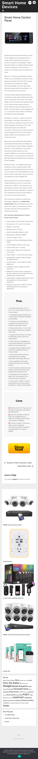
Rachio (6, 697)
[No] (36, 753)
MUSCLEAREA (11, 695)
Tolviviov (17, 703)
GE (20, 683)
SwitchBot (30, 700)
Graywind (22, 685)
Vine (20, 703)
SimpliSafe (10, 700)
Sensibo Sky (6, 671)
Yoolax (6, 705)
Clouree (25, 680)
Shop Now (19, 448)
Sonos (23, 700)
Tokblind (12, 703)
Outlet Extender (7, 561)
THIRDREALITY (7, 703)
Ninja (17, 695)
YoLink (26, 703)
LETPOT (21, 692)
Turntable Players (10, 715)
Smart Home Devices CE (12, 718)
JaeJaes (6, 692)
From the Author (11, 682)
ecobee (30, 680)
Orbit (20, 695)
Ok (19, 756)
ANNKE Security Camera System (12, 525)
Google (7, 686)
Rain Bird (11, 697)
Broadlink (22, 680)
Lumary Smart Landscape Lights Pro (13, 598)
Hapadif (29, 686)
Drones (7, 721)
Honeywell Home (21, 688)
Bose (17, 680)
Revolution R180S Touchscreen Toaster (19, 463)
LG (24, 692)
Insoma (30, 689)
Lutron (26, 692)
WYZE (23, 703)
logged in (15, 479)
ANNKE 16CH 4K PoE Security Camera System (16, 634)
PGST (26, 694)
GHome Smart (25, 683)
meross (4, 695)
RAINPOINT (18, 697)
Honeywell (10, 689)
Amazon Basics (11, 680)
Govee (15, 685)
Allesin (4, 680)
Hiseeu (5, 689)
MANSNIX (31, 692)
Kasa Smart (13, 691)
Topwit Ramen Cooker (17, 466)
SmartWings (17, 700)
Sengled (5, 700)
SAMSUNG (28, 698)
